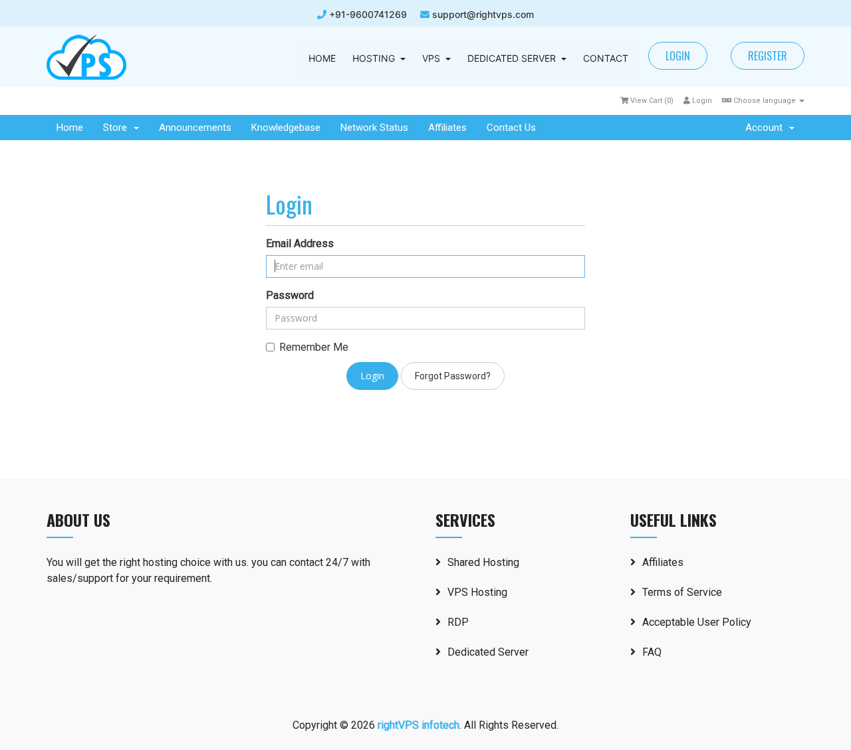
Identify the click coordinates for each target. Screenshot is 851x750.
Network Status (374, 128)
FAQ (652, 652)
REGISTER (767, 56)
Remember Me (313, 347)
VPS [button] (431, 58)
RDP (458, 622)
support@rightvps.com (483, 14)
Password (290, 295)
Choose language (764, 100)
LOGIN (678, 56)
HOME (322, 58)
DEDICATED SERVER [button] (511, 58)
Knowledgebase (285, 128)
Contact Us (511, 128)
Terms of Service (682, 592)
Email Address (300, 243)
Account (766, 128)
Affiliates (447, 128)
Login (701, 100)
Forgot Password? (453, 376)
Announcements (195, 128)
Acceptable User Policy (696, 622)
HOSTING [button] (373, 58)
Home (70, 128)
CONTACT (605, 58)
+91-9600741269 (366, 14)
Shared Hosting (483, 562)
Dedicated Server (488, 652)
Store (117, 128)
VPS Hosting (477, 592)
